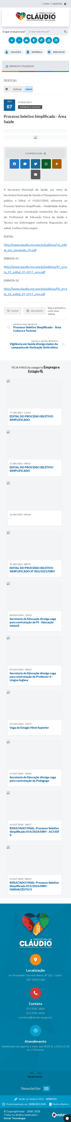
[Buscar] (65, 31)
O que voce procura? (13, 32)
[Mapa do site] (48, 40)
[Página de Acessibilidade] (56, 40)
